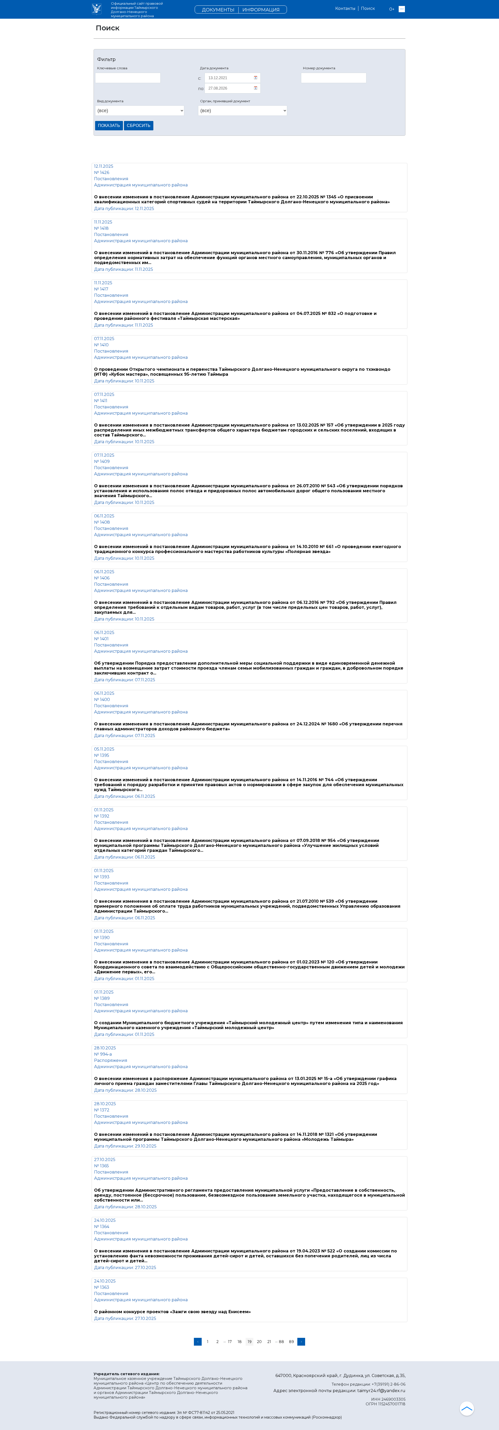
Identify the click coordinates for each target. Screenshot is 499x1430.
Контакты (345, 8)
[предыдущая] (198, 1342)
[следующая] (301, 1342)
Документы (218, 9)
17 (230, 1341)
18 (240, 1341)
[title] (96, 9)
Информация (261, 9)
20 (259, 1341)
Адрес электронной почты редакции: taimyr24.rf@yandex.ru (339, 1390)
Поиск (368, 8)
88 (281, 1341)
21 (269, 1341)
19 (250, 1341)
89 (291, 1341)
